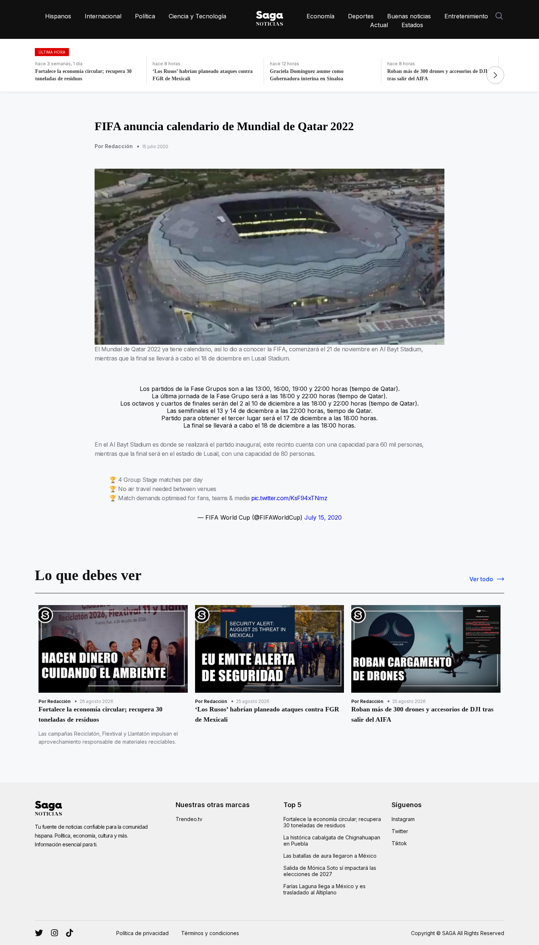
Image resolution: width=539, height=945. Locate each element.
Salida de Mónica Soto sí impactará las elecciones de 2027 (329, 871)
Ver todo (481, 579)
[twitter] (54, 933)
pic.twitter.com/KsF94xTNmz (289, 498)
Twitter (400, 831)
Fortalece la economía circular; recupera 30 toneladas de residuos (332, 822)
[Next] (495, 75)
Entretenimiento (466, 16)
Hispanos (58, 16)
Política (145, 16)
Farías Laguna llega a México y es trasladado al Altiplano (324, 889)
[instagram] (39, 933)
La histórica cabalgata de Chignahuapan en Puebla (331, 840)
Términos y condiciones (210, 933)
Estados (412, 25)
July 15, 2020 (323, 517)
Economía (320, 16)
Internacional (103, 16)
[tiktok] (69, 933)
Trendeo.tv (189, 819)
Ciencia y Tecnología (197, 16)
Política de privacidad (142, 933)
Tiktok (399, 843)
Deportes (361, 16)
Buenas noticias (409, 16)
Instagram (403, 819)
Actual (379, 25)
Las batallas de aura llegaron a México (330, 856)
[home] (269, 17)
